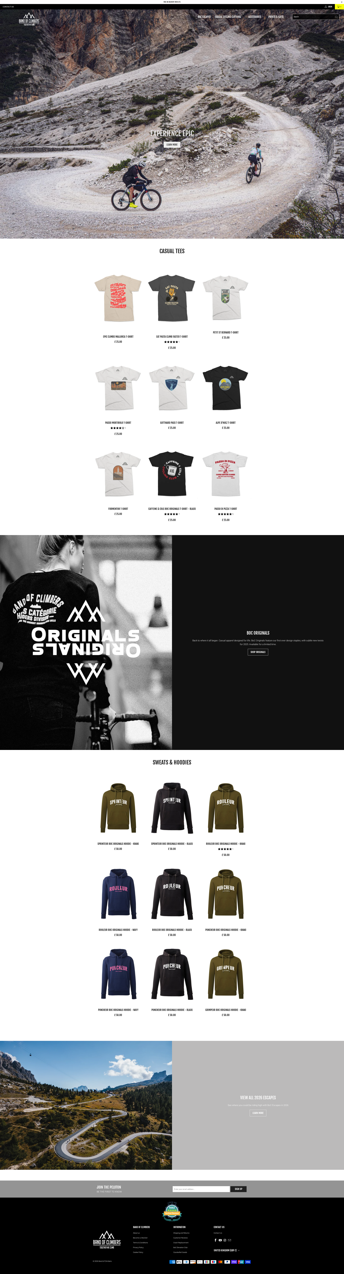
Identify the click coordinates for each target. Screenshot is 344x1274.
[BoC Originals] (86, 642)
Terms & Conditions (140, 1243)
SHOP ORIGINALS (258, 652)
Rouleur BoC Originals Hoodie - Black (172, 894)
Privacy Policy (138, 1247)
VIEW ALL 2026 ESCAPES (258, 1097)
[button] (171, 342)
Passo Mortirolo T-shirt (118, 387)
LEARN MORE (172, 144)
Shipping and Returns (181, 1233)
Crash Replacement (180, 1243)
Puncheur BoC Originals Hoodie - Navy (118, 974)
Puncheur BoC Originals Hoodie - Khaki (225, 894)
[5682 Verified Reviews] (172, 1222)
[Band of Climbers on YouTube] (220, 1240)
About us (136, 1233)
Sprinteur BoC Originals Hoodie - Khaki (118, 808)
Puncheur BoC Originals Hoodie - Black (172, 974)
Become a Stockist (140, 1238)
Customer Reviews (180, 1238)
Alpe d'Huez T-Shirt (225, 387)
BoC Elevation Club (180, 1247)
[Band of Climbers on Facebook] (216, 1240)
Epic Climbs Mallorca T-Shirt (118, 299)
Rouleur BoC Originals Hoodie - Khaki (225, 808)
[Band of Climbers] (29, 18)
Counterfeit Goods (180, 1252)
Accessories (255, 17)
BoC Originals (258, 633)
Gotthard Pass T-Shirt (172, 387)
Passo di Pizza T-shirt (225, 473)
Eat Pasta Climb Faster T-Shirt (172, 299)
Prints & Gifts (276, 17)
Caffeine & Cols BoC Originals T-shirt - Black (172, 473)
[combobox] (315, 17)
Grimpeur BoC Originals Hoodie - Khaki (225, 974)
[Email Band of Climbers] (230, 1240)
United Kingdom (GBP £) (225, 1250)
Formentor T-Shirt (118, 473)
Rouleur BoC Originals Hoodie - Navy (118, 894)
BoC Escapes (204, 17)
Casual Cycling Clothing (228, 17)
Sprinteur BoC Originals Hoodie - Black (172, 808)
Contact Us (8, 7)
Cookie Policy (138, 1252)
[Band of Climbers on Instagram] (225, 1240)
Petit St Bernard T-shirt (225, 296)
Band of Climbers (105, 1261)
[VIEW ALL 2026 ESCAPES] (86, 1105)
